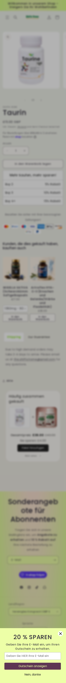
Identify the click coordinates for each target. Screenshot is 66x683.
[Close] (60, 633)
